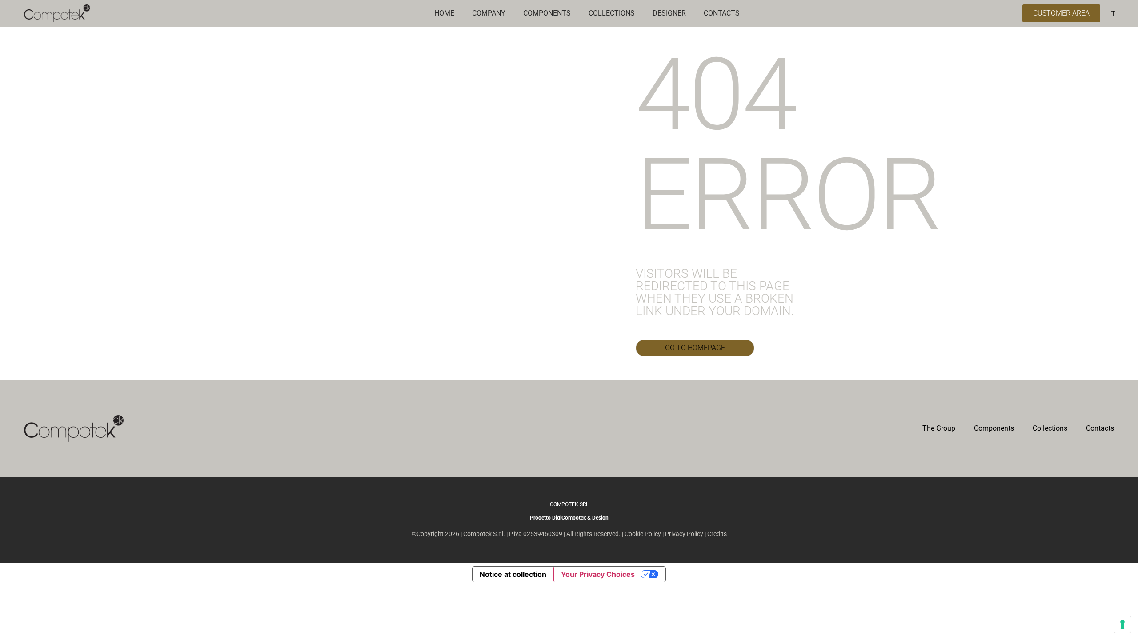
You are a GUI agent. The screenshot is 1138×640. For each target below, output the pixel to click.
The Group (938, 428)
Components (994, 428)
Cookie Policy (642, 533)
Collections (1050, 428)
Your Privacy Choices (598, 574)
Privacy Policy (684, 533)
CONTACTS (722, 13)
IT (1112, 13)
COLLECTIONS (612, 13)
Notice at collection (513, 574)
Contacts (1100, 428)
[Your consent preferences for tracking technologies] (1122, 624)
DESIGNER (669, 13)
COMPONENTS (547, 13)
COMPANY (488, 13)
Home (444, 13)
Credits (717, 533)
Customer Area (1061, 13)
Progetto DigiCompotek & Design (569, 518)
